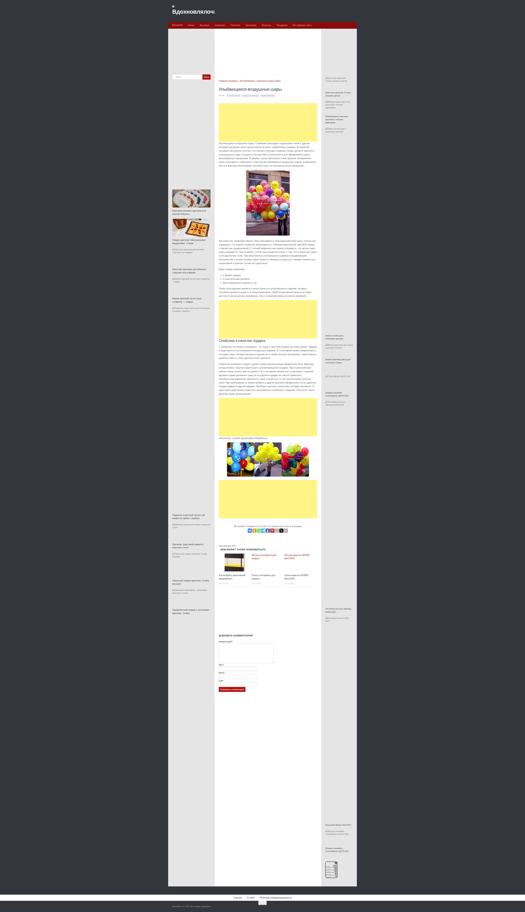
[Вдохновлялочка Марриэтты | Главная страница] (193, 10)
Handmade (220, 25)
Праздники (282, 25)
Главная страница (228, 81)
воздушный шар (233, 96)
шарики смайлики (268, 96)
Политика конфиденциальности (276, 898)
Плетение (235, 25)
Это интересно (247, 81)
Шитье (191, 25)
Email (222, 673)
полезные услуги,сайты (269, 81)
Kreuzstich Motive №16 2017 (338, 825)
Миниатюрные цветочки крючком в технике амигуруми (336, 119)
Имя (221, 665)
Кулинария (251, 25)
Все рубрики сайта (302, 25)
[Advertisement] (268, 51)
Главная (237, 898)
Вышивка (204, 25)
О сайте (251, 898)
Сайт (221, 681)
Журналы (266, 25)
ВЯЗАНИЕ (177, 25)
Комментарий (226, 641)
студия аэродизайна (250, 96)
